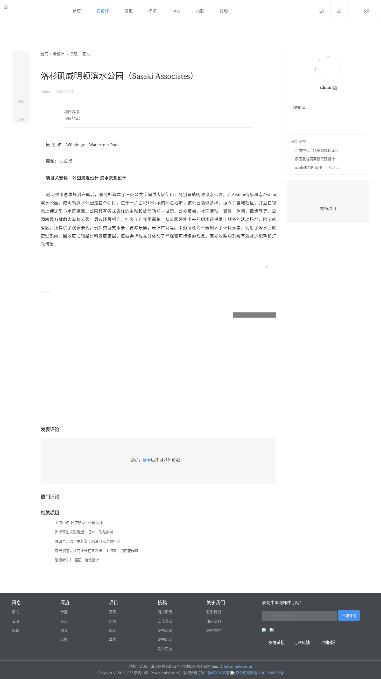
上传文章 (165, 621)
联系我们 (213, 612)
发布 (366, 11)
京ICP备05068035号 (213, 673)
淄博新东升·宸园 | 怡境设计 (77, 560)
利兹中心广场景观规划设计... (318, 150)
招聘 (15, 631)
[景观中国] (32, 11)
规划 (112, 631)
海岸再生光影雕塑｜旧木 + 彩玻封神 (84, 532)
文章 (64, 621)
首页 (77, 11)
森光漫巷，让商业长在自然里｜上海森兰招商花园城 (96, 551)
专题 (64, 612)
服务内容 (213, 631)
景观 (73, 54)
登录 (147, 460)
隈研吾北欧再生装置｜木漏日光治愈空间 (87, 541)
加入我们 (213, 621)
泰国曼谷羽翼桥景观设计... (316, 159)
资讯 (15, 612)
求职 (200, 11)
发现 (128, 11)
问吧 (152, 11)
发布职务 (165, 649)
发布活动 (165, 640)
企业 (176, 11)
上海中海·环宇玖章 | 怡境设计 (79, 523)
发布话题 (165, 631)
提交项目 (165, 612)
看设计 (102, 11)
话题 (64, 640)
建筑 (112, 621)
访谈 (64, 631)
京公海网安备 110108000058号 (260, 673)
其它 (112, 640)
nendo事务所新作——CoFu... (317, 168)
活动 (15, 621)
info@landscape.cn (238, 666)
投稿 (224, 11)
